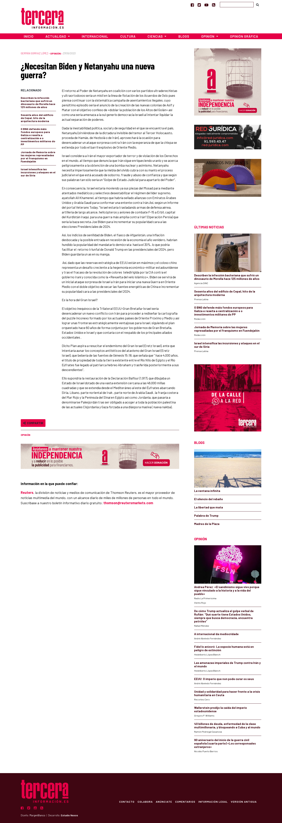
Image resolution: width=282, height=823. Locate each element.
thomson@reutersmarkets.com (128, 503)
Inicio (29, 36)
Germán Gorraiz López (34, 53)
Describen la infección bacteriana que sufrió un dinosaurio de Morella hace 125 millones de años (38, 102)
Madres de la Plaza (206, 524)
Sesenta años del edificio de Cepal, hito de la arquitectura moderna (37, 118)
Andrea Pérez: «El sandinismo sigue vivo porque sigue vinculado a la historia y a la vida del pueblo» (226, 590)
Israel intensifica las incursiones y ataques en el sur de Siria (38, 172)
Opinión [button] (208, 36)
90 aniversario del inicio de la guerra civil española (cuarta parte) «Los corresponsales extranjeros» (225, 743)
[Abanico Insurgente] (227, 185)
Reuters (27, 492)
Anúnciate (164, 801)
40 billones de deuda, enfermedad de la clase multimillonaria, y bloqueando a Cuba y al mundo (227, 725)
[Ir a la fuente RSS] (213, 4)
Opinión (55, 53)
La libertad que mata (208, 507)
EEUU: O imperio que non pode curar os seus (224, 679)
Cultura (128, 36)
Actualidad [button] (56, 36)
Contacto (126, 801)
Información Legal (213, 801)
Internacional (95, 36)
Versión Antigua (244, 801)
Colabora (145, 801)
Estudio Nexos (69, 815)
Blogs (183, 36)
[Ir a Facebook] (192, 4)
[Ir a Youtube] (206, 4)
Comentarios (185, 801)
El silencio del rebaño (208, 499)
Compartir (34, 423)
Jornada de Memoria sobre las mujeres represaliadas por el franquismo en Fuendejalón (38, 156)
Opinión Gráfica (244, 36)
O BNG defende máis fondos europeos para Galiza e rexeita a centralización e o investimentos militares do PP (38, 136)
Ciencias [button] (156, 36)
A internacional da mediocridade (216, 634)
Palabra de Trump (206, 515)
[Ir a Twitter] (199, 4)
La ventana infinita (207, 490)
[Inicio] (42, 18)
